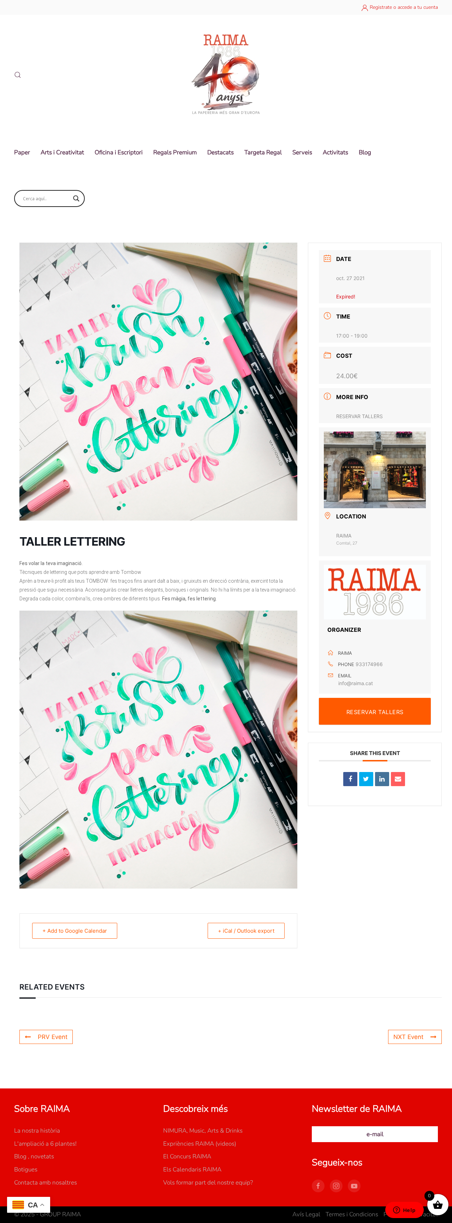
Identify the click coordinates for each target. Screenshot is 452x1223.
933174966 (369, 664)
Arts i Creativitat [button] (62, 152)
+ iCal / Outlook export (246, 930)
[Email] (398, 779)
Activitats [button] (335, 152)
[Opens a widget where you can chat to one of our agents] (404, 1210)
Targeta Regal (263, 152)
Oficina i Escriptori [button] (119, 152)
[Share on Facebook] (350, 779)
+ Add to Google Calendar (74, 930)
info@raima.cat (355, 683)
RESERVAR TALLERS (359, 416)
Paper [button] (22, 152)
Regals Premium (175, 152)
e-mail (375, 1134)
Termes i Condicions (352, 1214)
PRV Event (52, 1036)
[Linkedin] (382, 779)
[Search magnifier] (76, 198)
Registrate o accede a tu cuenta (403, 7)
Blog (365, 152)
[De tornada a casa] (226, 75)
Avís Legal (306, 1214)
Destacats (220, 152)
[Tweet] (366, 779)
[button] (17, 74)
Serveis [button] (302, 152)
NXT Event (408, 1036)
